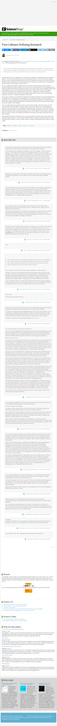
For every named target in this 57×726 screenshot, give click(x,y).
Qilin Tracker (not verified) (30, 469)
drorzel (9, 55)
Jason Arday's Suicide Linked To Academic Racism (15, 620)
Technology (21, 34)
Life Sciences (5, 33)
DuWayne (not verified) (32, 397)
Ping (6, 244)
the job (35, 318)
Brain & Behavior (12, 34)
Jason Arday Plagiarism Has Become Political (14, 619)
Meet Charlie (5, 638)
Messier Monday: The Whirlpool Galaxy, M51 (44, 684)
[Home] (11, 29)
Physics (20, 125)
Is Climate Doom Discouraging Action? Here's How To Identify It (18, 610)
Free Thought (30, 34)
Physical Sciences (15, 33)
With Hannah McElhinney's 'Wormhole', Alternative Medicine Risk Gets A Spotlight (22, 609)
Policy (47, 33)
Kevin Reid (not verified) (31, 302)
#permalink (47, 168)
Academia (8, 125)
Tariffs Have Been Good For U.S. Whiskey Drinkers (15, 604)
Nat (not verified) (33, 539)
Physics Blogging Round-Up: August (11, 646)
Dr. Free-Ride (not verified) (31, 250)
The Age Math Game (7, 655)
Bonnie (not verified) (32, 493)
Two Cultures (30, 125)
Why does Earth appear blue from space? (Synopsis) (27, 684)
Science (24, 125)
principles (5, 39)
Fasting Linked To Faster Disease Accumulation (14, 606)
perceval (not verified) (32, 221)
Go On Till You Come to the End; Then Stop (13, 629)
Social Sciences (33, 33)
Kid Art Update (5, 663)
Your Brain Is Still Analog (9, 607)
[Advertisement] (28, 13)
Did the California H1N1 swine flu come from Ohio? (9, 684)
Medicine (4, 34)
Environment (24, 33)
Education (41, 33)
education (14, 125)
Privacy (25, 716)
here (42, 533)
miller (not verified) (32, 200)
